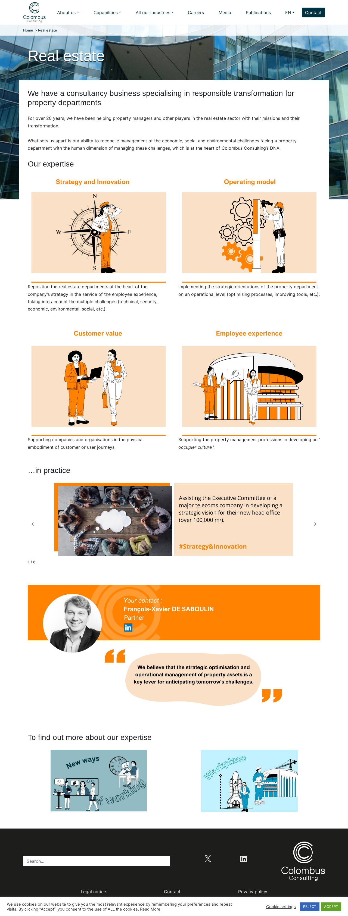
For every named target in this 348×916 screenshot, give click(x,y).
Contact (313, 12)
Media (225, 12)
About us (66, 12)
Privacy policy (252, 891)
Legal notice (93, 891)
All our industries (153, 12)
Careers (196, 12)
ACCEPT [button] (331, 906)
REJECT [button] (309, 906)
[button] (315, 524)
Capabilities (106, 12)
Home (28, 30)
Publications (258, 12)
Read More (150, 909)
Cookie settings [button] (281, 906)
